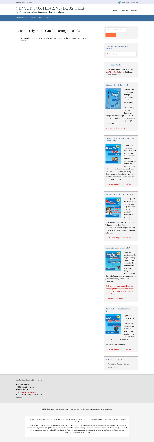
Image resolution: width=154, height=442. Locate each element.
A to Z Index (112, 367)
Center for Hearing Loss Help (50, 8)
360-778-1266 (27, 2)
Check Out (134, 2)
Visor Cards (114, 72)
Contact (18, 2)
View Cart (125, 2)
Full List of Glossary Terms (118, 364)
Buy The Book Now (115, 299)
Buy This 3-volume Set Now (116, 128)
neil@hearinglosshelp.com (28, 392)
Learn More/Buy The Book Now (118, 184)
